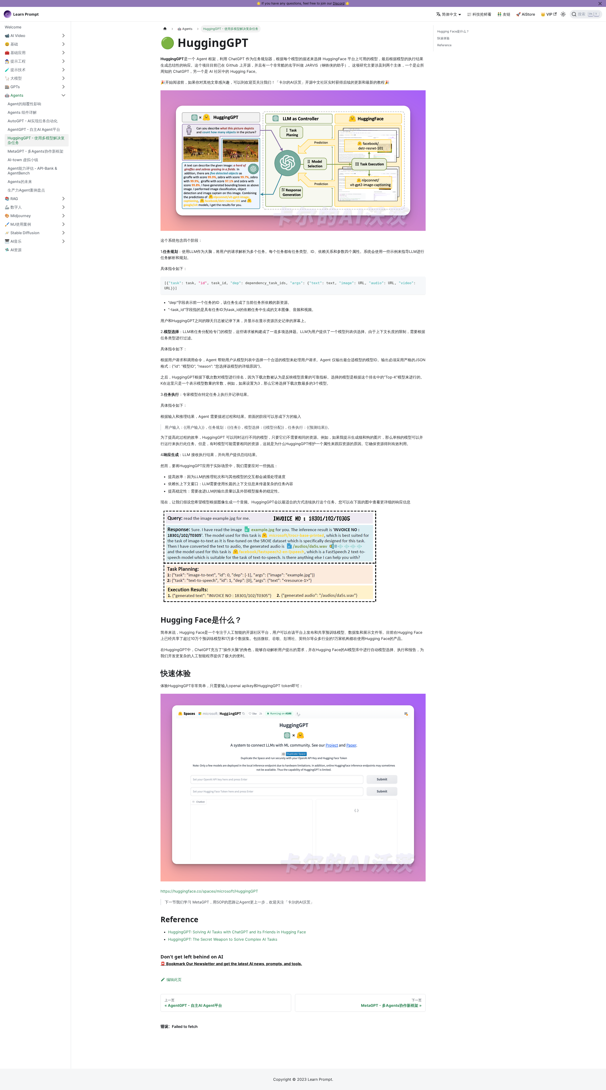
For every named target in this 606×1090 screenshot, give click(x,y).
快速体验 (443, 38)
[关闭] (600, 3)
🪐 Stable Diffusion (22, 232)
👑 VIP (546, 14)
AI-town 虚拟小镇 (23, 159)
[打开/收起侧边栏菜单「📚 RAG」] (63, 198)
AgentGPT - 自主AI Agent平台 (34, 129)
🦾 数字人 (13, 207)
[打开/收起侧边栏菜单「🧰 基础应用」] (63, 52)
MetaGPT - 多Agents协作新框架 (35, 151)
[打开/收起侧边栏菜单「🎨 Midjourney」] (63, 215)
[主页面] (164, 28)
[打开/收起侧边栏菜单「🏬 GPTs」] (63, 87)
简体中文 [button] (449, 14)
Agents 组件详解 (22, 112)
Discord (338, 3)
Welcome (13, 27)
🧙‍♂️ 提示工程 (15, 61)
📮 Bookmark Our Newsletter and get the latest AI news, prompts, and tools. (231, 963)
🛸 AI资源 (13, 249)
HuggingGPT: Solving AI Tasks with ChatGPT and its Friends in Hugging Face (237, 932)
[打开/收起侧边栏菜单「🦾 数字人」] (63, 207)
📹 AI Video (15, 35)
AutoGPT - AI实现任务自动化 (33, 121)
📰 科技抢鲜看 (479, 14)
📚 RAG (11, 198)
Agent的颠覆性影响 (24, 103)
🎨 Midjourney (18, 215)
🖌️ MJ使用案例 (18, 224)
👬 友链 (503, 14)
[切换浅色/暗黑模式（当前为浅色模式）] (563, 14)
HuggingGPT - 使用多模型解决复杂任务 (36, 140)
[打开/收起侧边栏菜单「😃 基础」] (63, 44)
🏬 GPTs (12, 86)
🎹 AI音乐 (13, 241)
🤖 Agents (14, 95)
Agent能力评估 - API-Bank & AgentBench (32, 170)
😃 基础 (11, 44)
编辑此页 (174, 979)
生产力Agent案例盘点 (26, 190)
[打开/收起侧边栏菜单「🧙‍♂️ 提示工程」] (63, 61)
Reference (444, 45)
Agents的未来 (20, 181)
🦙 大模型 (13, 78)
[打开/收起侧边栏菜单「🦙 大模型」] (63, 78)
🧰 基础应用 (15, 52)
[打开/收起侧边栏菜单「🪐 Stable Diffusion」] (63, 233)
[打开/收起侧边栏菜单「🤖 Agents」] (63, 95)
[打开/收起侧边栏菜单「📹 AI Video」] (63, 35)
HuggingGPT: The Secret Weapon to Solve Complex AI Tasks (222, 939)
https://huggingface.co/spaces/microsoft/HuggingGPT (209, 891)
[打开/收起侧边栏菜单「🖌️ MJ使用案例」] (63, 224)
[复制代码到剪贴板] (420, 282)
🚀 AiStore (525, 14)
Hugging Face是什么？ (453, 31)
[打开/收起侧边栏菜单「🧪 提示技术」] (63, 69)
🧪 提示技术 (15, 69)
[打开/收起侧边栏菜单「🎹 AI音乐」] (63, 241)
